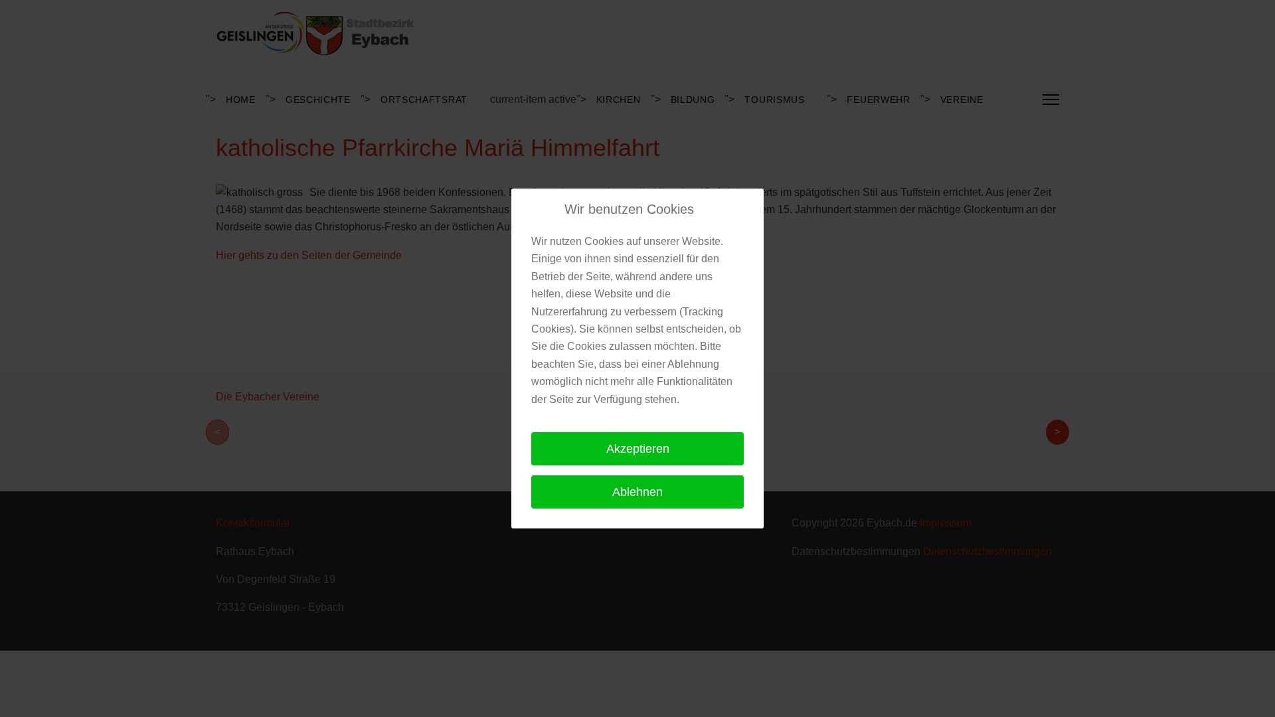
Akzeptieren (637, 448)
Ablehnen (637, 492)
